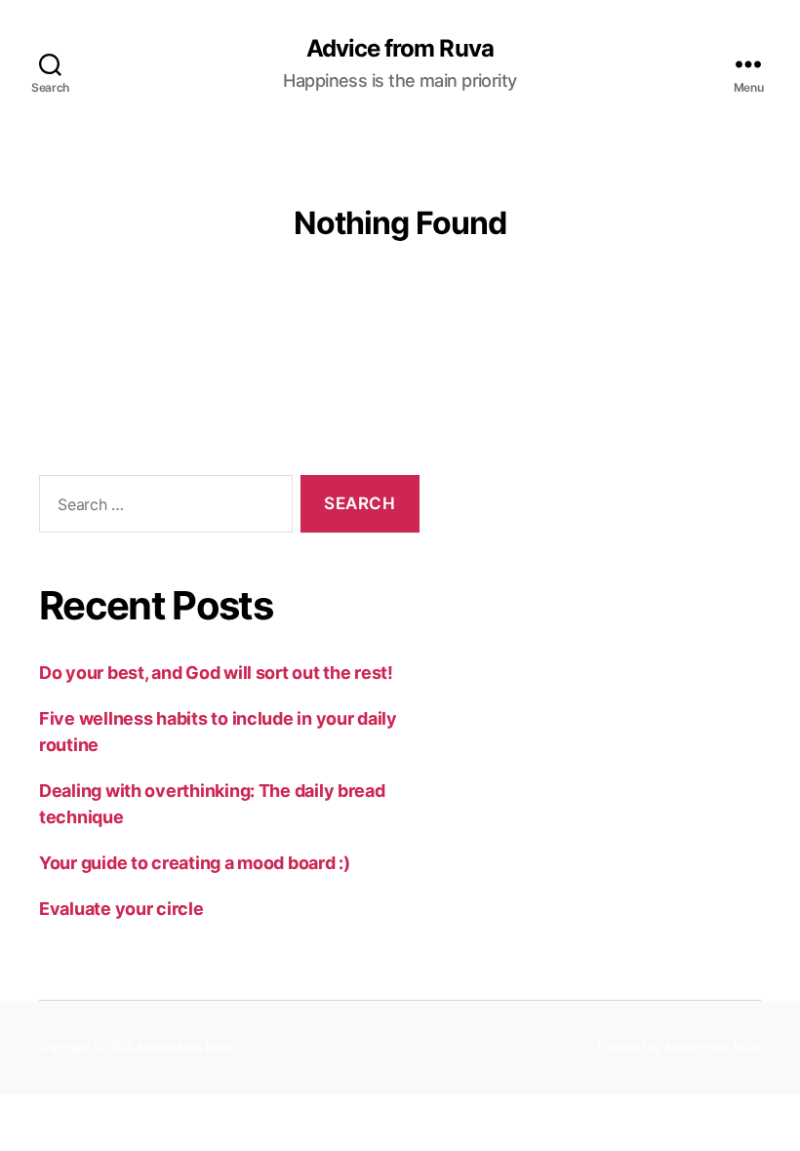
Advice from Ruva (399, 48)
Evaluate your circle (121, 908)
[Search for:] (162, 507)
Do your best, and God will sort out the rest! (216, 672)
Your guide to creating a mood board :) (194, 863)
